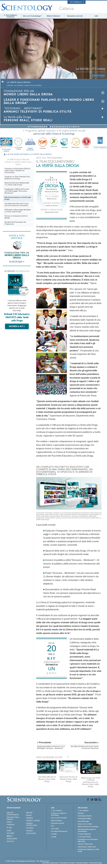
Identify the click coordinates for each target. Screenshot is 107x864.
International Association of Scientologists (87, 830)
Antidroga (64, 147)
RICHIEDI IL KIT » (17, 326)
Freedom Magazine (84, 834)
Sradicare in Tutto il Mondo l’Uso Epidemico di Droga (17, 178)
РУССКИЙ (10, 833)
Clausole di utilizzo (82, 863)
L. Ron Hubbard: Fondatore (10, 16)
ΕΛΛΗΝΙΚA (30, 828)
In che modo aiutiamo (6, 149)
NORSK (28, 815)
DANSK (9, 822)
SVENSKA (29, 818)
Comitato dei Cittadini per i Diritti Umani (88, 850)
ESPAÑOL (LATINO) (33, 820)
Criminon (43, 148)
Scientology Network (85, 816)
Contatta (54, 834)
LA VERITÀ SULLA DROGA (41, 154)
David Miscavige (83, 821)
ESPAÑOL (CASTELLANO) (31, 824)
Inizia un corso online (85, 824)
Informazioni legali (96, 863)
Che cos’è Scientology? (32, 16)
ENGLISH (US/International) (13, 813)
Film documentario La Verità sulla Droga (17, 198)
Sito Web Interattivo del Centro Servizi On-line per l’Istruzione (17, 205)
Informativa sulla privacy (50, 863)
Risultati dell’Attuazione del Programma (15, 223)
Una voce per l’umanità (58, 818)
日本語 (9, 830)
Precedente (34, 126)
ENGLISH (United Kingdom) (13, 818)
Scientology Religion (84, 818)
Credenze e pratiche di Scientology (58, 814)
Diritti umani (75, 147)
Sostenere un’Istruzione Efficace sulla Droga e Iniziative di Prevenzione (17, 171)
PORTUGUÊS (31, 833)
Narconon (53, 146)
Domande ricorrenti (75, 16)
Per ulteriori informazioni (59, 831)
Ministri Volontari (53, 16)
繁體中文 (10, 836)
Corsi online (55, 828)
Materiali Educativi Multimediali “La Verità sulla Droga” (17, 184)
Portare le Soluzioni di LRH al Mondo (16, 217)
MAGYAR (29, 812)
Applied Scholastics (30, 148)
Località (53, 837)
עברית (9, 827)
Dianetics (81, 813)
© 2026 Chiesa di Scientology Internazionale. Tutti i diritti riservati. (27, 861)
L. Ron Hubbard (56, 810)
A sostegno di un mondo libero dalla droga (88, 840)
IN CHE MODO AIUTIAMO (18, 154)
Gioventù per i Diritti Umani (87, 847)
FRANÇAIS (10, 824)
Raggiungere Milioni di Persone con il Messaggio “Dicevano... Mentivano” (17, 191)
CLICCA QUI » (16, 261)
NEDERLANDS (12, 838)
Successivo (73, 126)
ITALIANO (29, 831)
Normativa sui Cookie (67, 863)
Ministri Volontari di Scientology (88, 826)
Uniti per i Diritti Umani (85, 844)
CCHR (86, 147)
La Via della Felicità (18, 148)
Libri (96, 16)
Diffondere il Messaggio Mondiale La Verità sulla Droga (18, 211)
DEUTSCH (10, 841)
